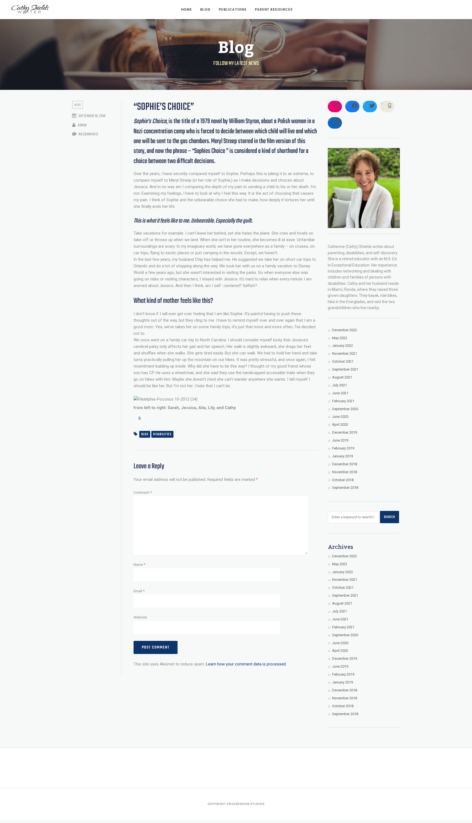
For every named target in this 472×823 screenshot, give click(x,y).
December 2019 (344, 432)
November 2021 (344, 353)
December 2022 (344, 330)
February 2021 (343, 401)
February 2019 (343, 448)
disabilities (162, 434)
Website (140, 617)
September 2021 (345, 369)
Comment (143, 492)
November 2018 (344, 472)
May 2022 (339, 338)
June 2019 (340, 440)
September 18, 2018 (92, 116)
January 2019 (342, 456)
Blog (77, 105)
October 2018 (342, 480)
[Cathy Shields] (30, 9)
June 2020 (340, 417)
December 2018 (344, 464)
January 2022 (342, 346)
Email (139, 591)
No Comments (88, 134)
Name (139, 564)
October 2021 (342, 361)
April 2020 (340, 424)
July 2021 (339, 385)
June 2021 (340, 393)
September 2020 (345, 409)
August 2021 (342, 377)
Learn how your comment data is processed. (246, 664)
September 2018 (345, 487)
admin (82, 125)
